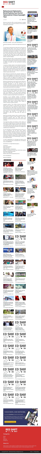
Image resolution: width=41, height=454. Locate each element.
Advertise (5, 439)
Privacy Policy (36, 451)
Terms (31, 451)
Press (4, 437)
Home (4, 436)
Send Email (8, 147)
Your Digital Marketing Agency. (13, 143)
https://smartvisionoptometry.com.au (13, 153)
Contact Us (5, 440)
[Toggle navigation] (3, 7)
